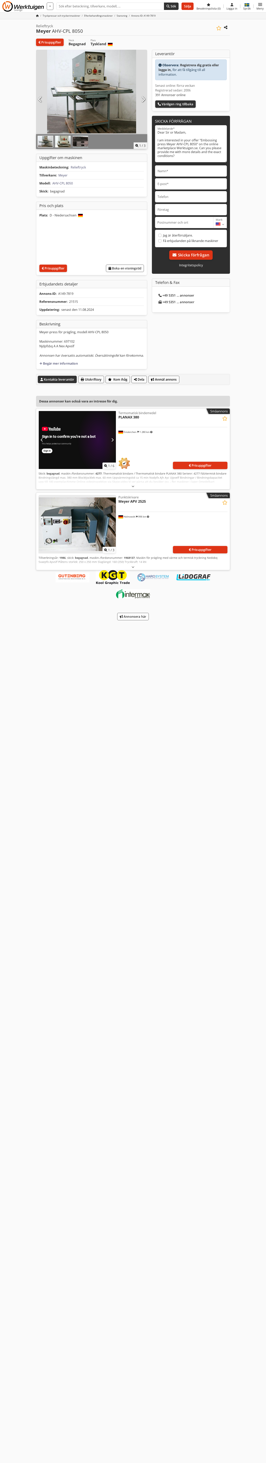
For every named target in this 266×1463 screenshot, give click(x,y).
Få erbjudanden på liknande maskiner (190, 241)
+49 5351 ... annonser (178, 295)
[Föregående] (40, 99)
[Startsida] (37, 15)
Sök (173, 6)
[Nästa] (143, 99)
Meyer (63, 175)
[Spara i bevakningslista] (218, 28)
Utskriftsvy (93, 379)
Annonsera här (134, 616)
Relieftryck (78, 167)
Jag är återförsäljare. (178, 235)
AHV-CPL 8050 (62, 183)
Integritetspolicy (191, 265)
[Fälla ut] (133, 486)
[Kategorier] (50, 6)
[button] (260, 6)
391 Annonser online (170, 95)
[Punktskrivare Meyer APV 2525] (77, 524)
